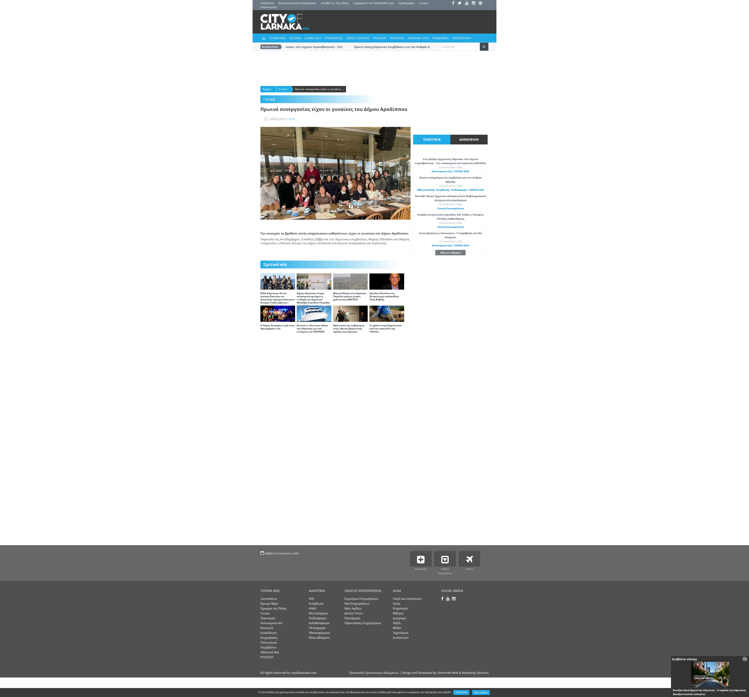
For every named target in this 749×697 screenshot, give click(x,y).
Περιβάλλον (268, 647)
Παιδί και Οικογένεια (407, 599)
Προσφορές (352, 618)
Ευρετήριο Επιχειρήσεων (361, 599)
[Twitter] (461, 3)
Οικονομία (267, 618)
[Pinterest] (482, 3)
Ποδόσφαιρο (459, 190)
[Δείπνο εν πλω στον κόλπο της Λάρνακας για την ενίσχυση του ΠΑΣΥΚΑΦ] (314, 313)
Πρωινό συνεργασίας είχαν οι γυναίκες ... (319, 89)
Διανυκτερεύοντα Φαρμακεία (297, 3)
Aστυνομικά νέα (442, 171)
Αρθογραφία (406, 3)
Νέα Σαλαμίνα (318, 613)
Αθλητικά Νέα (426, 190)
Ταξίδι (397, 623)
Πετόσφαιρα (317, 628)
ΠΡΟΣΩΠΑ (397, 38)
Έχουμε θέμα (269, 603)
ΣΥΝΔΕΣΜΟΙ (440, 38)
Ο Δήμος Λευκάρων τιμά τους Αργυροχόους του (277, 327)
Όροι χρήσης (481, 692)
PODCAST (379, 38)
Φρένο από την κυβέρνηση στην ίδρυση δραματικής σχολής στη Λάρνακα (348, 328)
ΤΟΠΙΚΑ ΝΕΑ (277, 38)
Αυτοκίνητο (401, 638)
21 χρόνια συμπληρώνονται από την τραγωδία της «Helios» (385, 328)
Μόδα (397, 628)
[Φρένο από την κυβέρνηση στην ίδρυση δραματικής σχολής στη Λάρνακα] (350, 313)
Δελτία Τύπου (353, 613)
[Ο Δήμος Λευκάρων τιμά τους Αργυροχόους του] (277, 313)
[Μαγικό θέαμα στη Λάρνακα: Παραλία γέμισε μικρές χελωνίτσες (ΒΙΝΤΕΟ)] (350, 281)
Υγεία (396, 603)
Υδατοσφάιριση (319, 633)
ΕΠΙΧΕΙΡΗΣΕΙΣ (334, 38)
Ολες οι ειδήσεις (450, 252)
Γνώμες (424, 3)
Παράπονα (267, 3)
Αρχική (266, 89)
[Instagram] (475, 3)
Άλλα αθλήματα (319, 638)
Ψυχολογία (400, 608)
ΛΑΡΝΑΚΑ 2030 (418, 38)
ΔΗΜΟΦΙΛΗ (469, 139)
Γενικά (283, 89)
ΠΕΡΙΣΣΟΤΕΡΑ (461, 38)
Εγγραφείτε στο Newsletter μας (373, 3)
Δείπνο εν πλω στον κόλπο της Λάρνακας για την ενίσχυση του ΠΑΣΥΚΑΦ (312, 328)
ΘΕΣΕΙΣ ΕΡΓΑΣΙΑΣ (358, 38)
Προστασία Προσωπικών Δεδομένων (374, 673)
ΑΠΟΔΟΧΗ (461, 692)
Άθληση (398, 613)
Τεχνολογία (400, 633)
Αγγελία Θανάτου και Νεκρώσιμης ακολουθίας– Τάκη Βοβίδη (384, 296)
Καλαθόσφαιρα (319, 623)
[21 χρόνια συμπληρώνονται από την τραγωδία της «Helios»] (386, 313)
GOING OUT (313, 38)
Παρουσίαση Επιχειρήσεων (362, 623)
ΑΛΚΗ (312, 608)
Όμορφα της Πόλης (273, 608)
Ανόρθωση (443, 190)
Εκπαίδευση (268, 633)
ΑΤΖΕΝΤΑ (295, 38)
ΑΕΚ (311, 599)
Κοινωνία (266, 628)
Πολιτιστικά (268, 642)
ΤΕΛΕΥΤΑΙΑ (432, 139)
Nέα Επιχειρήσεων (356, 603)
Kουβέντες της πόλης (335, 3)
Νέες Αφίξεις (353, 608)
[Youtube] (468, 3)
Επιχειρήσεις (269, 638)
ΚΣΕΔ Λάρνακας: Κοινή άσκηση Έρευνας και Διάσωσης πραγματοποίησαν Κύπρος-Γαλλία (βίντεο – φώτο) (277, 299)
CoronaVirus (268, 599)
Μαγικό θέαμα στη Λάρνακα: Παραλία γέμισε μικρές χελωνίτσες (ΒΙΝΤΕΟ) (349, 296)
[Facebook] (454, 3)
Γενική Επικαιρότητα (450, 208)
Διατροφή (399, 618)
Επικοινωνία (268, 7)
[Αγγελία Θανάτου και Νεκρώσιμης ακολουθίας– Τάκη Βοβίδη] (386, 281)
